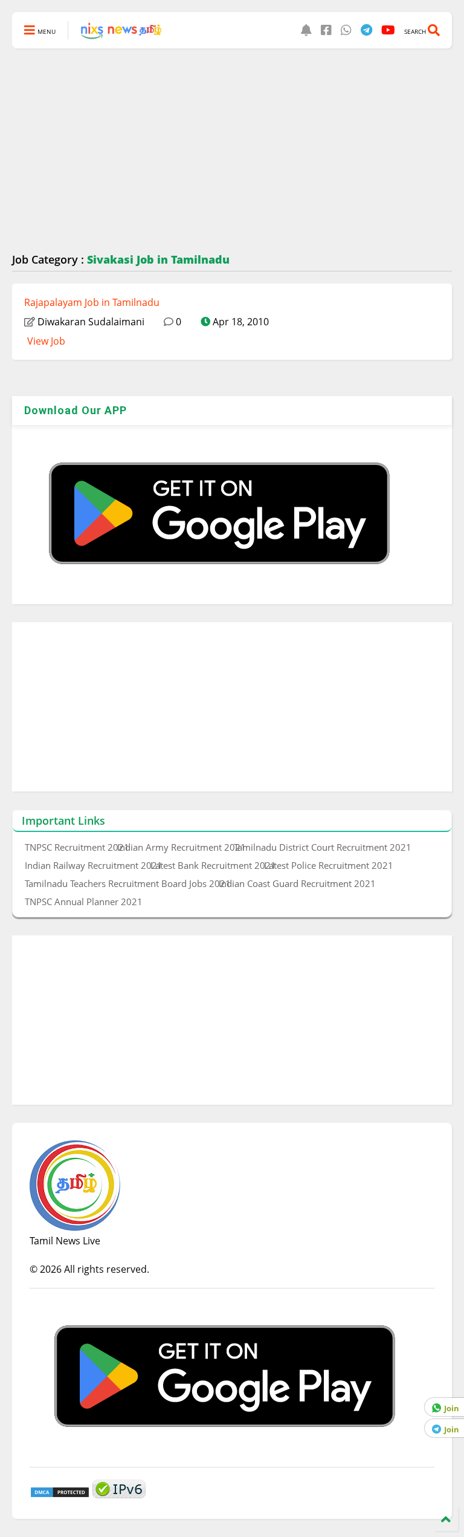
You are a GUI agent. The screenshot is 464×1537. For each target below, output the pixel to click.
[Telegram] (366, 30)
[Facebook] (326, 30)
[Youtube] (388, 30)
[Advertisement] (232, 151)
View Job (46, 341)
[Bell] (306, 30)
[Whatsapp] (346, 30)
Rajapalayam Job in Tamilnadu (92, 302)
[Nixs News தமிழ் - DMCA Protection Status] (60, 1494)
